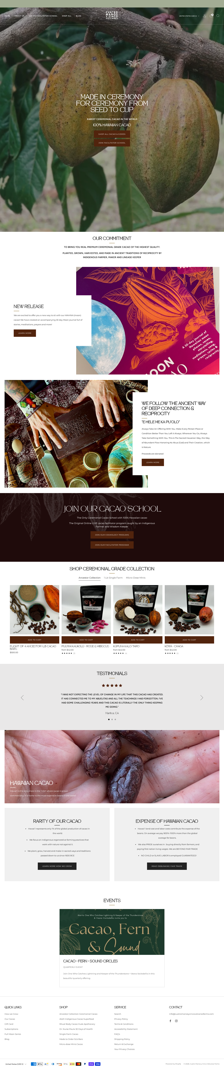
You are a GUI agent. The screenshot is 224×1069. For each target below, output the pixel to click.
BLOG (78, 16)
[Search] (217, 15)
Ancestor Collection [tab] (90, 577)
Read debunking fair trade (167, 866)
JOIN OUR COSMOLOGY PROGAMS (112, 535)
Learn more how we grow (57, 866)
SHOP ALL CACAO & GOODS (112, 134)
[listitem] (112, 3)
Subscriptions (11, 1029)
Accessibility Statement (126, 1029)
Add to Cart (86, 640)
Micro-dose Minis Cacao (71, 1044)
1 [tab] (109, 719)
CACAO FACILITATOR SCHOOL (43, 16)
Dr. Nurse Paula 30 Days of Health (76, 1029)
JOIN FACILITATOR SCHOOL (112, 143)
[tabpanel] (112, 622)
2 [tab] (112, 719)
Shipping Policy (122, 1039)
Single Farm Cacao (68, 1034)
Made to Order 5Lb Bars (71, 1039)
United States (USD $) (188, 16)
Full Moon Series (13, 1034)
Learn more (24, 333)
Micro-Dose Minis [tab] (135, 577)
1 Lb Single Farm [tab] (113, 577)
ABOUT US (19, 16)
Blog (7, 1039)
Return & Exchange (123, 1044)
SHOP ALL (66, 16)
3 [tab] (115, 719)
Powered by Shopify (173, 1064)
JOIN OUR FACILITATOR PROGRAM (112, 545)
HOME (7, 16)
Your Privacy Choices (124, 1049)
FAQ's (117, 1034)
